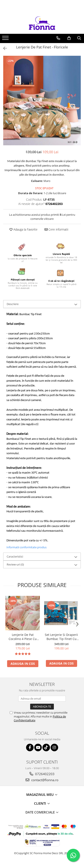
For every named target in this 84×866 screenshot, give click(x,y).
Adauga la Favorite (24, 229)
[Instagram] (54, 747)
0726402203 (44, 774)
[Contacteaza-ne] (58, 38)
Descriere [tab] (13, 304)
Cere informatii (58, 229)
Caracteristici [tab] (15, 556)
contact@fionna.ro (44, 780)
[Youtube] (38, 747)
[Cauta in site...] (79, 38)
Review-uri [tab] (15, 564)
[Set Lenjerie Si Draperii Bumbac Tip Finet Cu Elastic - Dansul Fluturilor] (61, 613)
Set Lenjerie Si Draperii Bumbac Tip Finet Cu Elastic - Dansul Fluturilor (61, 637)
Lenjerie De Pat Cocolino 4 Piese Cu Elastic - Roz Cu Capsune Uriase (23, 637)
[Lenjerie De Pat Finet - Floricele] (42, 100)
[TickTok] (46, 747)
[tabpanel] (42, 100)
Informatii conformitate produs (26, 547)
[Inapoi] (3, 48)
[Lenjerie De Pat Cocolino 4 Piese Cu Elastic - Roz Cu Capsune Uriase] (22, 613)
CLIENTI (40, 803)
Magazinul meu (40, 794)
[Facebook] (30, 747)
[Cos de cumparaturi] (69, 38)
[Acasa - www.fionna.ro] (42, 23)
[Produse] (6, 39)
